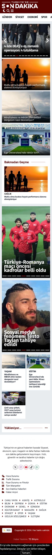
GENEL (22, 506)
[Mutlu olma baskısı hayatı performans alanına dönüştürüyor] (26, 178)
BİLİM (7, 503)
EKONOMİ (32, 17)
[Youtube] (26, 467)
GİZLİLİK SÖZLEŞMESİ (15, 516)
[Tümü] (46, 427)
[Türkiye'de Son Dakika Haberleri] (20, 5)
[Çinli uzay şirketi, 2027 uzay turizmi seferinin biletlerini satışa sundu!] (13, 398)
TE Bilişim (33, 539)
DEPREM (19, 503)
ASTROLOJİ (39, 500)
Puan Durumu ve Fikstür (17, 482)
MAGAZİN (29, 510)
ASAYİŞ (25, 500)
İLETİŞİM (35, 516)
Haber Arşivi (12, 492)
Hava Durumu (12, 476)
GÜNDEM (7, 17)
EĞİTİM (32, 371)
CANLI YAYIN (11, 500)
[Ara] (8, 10)
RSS (8, 530)
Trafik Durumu (12, 479)
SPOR (44, 17)
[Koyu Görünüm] (4, 10)
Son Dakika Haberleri (16, 489)
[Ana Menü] (12, 10)
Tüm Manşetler (13, 485)
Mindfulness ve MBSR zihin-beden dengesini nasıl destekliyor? (12, 378)
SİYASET (19, 17)
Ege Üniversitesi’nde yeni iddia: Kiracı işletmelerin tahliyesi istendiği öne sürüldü (37, 380)
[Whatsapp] (36, 467)
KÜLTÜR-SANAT (12, 510)
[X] (15, 467)
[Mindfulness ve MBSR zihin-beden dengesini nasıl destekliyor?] (13, 361)
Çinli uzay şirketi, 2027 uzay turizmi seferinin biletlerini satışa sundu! (13, 411)
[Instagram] (20, 467)
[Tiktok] (31, 467)
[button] (5, 41)
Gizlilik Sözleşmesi (10, 552)
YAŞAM (8, 371)
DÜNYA (31, 503)
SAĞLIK (7, 194)
